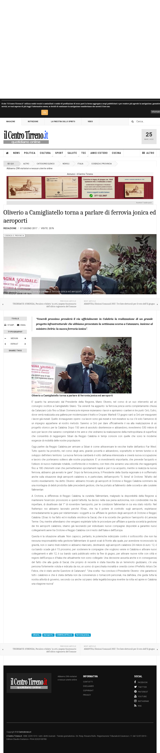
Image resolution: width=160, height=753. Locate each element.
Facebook (143, 682)
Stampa (11, 325)
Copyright (88, 690)
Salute (72, 152)
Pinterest (143, 692)
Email (23, 325)
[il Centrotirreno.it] (26, 136)
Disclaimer (88, 686)
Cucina (116, 152)
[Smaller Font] (5, 338)
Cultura (45, 152)
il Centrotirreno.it (24, 732)
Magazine (10, 121)
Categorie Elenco (46, 164)
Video (90, 121)
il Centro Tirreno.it (14, 736)
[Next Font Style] (25, 344)
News (16, 152)
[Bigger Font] (25, 338)
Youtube (142, 696)
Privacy (87, 695)
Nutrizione (33, 121)
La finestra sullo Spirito (63, 121)
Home (7, 153)
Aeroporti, (48, 635)
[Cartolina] (80, 187)
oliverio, (36, 635)
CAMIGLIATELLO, (65, 635)
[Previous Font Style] (5, 344)
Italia (80, 164)
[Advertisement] (80, 49)
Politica (29, 152)
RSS (139, 706)
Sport (59, 152)
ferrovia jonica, (83, 635)
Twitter (142, 687)
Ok (44, 112)
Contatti (88, 682)
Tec (83, 152)
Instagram (143, 701)
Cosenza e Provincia (101, 164)
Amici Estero (99, 152)
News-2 (66, 164)
